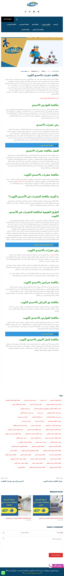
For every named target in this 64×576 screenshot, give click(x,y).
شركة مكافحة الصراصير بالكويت (53, 429)
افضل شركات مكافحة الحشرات (53, 404)
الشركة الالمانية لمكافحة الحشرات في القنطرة (18, 518)
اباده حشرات (43, 400)
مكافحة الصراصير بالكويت (54, 446)
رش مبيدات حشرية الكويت (26, 413)
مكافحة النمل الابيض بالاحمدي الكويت (52, 450)
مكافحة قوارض (21, 467)
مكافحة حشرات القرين (25, 454)
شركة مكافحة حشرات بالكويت (53, 433)
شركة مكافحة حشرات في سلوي (53, 438)
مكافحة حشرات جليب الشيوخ (54, 463)
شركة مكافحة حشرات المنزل (34, 429)
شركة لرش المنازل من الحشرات (53, 425)
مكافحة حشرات (24, 71)
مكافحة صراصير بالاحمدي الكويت (37, 467)
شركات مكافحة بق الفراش (54, 421)
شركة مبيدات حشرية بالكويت (20, 425)
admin (43, 71)
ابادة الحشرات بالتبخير (55, 400)
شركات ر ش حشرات (22, 417)
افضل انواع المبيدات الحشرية (13, 400)
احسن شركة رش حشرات (30, 400)
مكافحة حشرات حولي (37, 463)
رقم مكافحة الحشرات (37, 417)
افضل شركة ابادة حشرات (35, 404)
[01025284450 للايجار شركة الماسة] (32, 4)
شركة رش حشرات (26, 421)
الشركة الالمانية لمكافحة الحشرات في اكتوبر (51, 518)
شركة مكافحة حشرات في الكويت (13, 433)
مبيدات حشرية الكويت (21, 438)
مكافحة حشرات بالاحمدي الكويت (18, 459)
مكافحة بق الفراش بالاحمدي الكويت (30, 450)
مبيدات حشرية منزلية (41, 442)
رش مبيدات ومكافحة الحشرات (53, 417)
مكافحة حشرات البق (40, 454)
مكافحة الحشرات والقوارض (25, 442)
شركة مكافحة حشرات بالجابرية (15, 429)
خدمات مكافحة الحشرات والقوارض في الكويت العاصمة (47, 408)
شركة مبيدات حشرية (36, 425)
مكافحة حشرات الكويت (10, 454)
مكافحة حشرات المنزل (55, 459)
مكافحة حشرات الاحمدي (55, 454)
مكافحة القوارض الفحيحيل (38, 446)
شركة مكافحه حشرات (36, 438)
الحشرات (52, 255)
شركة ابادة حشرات (39, 421)
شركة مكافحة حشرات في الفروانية (33, 433)
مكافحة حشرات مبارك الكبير (21, 463)
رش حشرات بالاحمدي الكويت (54, 413)
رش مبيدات (40, 413)
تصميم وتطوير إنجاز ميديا (32, 573)
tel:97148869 (7, 19)
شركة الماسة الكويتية (19, 181)
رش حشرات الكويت (25, 408)
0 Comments (34, 71)
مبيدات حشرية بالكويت (55, 442)
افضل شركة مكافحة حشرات (18, 404)
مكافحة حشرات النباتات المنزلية (38, 459)
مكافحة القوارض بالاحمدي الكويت (19, 446)
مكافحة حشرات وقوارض (55, 467)
